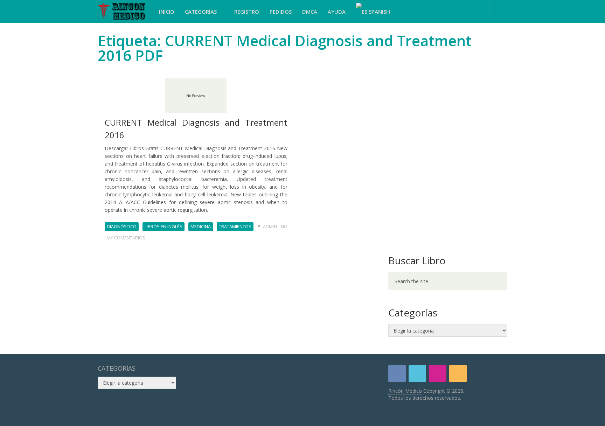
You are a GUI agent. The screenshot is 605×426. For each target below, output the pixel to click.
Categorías (201, 11)
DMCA (309, 11)
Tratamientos (235, 226)
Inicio (166, 11)
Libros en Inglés (163, 226)
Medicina (200, 226)
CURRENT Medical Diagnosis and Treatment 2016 (196, 129)
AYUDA (337, 11)
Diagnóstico (122, 226)
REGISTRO (246, 11)
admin (270, 226)
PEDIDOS (281, 11)
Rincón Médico (405, 390)
